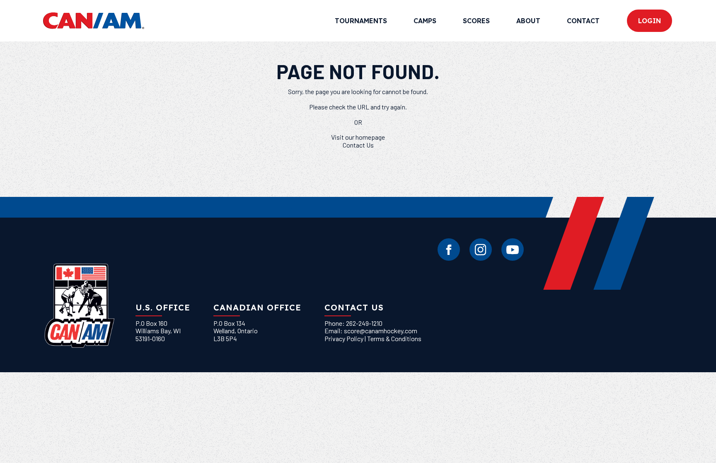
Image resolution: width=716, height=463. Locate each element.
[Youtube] (512, 249)
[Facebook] (449, 249)
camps (425, 21)
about (528, 21)
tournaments (361, 21)
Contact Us (358, 145)
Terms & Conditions (394, 338)
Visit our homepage (358, 137)
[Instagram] (480, 249)
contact (583, 21)
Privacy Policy (343, 338)
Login (649, 21)
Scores (476, 21)
